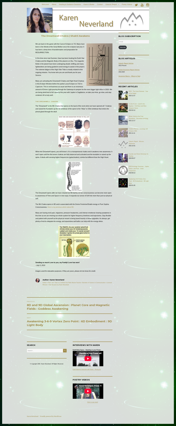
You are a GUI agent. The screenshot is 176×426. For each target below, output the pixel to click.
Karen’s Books (89, 4)
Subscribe (123, 47)
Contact (100, 4)
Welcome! (45, 4)
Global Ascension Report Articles (129, 70)
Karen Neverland (32, 416)
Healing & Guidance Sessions (70, 4)
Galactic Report (111, 4)
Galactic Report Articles (126, 63)
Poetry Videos (127, 4)
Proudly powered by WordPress (50, 416)
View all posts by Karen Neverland (59, 285)
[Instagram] (148, 5)
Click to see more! (92, 402)
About (54, 4)
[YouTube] (142, 5)
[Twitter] (136, 5)
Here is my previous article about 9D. (60, 207)
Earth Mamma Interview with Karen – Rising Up (87, 369)
